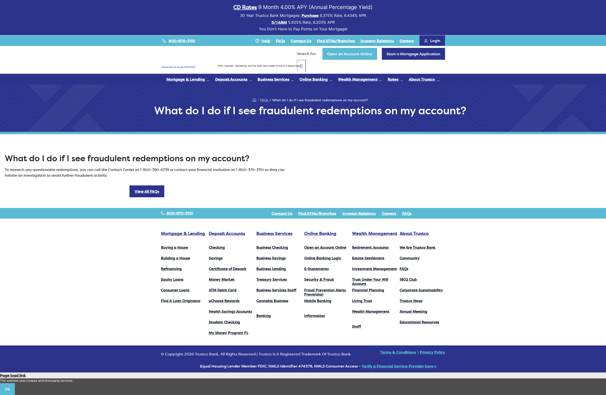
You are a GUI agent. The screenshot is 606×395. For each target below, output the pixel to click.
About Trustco (414, 233)
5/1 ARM (279, 22)
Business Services (274, 233)
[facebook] (420, 213)
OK (7, 389)
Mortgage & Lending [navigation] (183, 233)
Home (254, 100)
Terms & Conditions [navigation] (398, 352)
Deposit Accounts (227, 233)
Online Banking (320, 233)
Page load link (13, 375)
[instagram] (436, 213)
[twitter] (428, 213)
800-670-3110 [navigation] (179, 213)
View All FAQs (147, 191)
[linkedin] (443, 213)
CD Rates (245, 7)
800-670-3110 (182, 40)
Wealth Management (374, 233)
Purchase (310, 15)
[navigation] (349, 54)
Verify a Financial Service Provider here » (399, 366)
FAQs (264, 100)
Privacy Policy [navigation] (432, 352)
